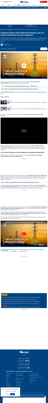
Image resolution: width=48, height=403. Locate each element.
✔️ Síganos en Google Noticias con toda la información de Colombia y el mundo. (21, 182)
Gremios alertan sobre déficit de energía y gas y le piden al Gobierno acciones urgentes (25, 29)
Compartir (43, 48)
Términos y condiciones (33, 380)
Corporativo (31, 382)
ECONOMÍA (35, 5)
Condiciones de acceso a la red (34, 373)
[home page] (24, 2)
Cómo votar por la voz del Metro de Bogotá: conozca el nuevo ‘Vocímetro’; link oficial (20, 299)
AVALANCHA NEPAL (9, 7)
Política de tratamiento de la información (35, 377)
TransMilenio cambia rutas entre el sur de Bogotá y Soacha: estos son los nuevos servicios (21, 303)
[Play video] (24, 65)
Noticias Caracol (3, 29)
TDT (16, 377)
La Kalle (7, 378)
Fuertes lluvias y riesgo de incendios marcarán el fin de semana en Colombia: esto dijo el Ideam (22, 297)
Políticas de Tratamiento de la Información (32, 394)
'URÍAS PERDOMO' (28, 7)
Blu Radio (7, 375)
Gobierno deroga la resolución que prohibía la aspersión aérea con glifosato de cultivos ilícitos (22, 307)
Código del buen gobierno (20, 378)
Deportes (14, 391)
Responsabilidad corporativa (33, 375)
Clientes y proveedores (19, 382)
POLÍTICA (2, 5)
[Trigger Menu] (2, 2)
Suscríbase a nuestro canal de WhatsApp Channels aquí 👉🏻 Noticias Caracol (21, 86)
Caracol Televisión (9, 373)
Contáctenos (18, 380)
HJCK (7, 380)
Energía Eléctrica (14, 251)
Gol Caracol (8, 377)
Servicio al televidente (19, 373)
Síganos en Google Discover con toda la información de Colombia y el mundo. (21, 89)
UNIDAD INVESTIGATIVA (26, 5)
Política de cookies (32, 378)
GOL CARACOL (15, 5)
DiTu (7, 382)
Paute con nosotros (19, 385)
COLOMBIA (9, 5)
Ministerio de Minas (23, 251)
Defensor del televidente (19, 375)
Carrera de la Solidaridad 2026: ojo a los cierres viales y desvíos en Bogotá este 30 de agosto (21, 301)
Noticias (8, 391)
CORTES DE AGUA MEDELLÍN (19, 7)
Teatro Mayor (8, 385)
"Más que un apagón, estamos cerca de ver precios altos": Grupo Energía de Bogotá (27, 249)
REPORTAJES (41, 5)
